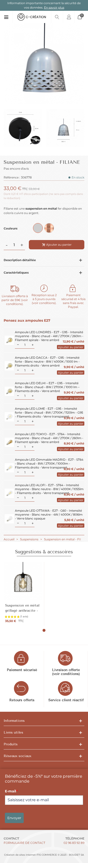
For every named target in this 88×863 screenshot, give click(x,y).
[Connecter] (69, 17)
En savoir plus (54, 7)
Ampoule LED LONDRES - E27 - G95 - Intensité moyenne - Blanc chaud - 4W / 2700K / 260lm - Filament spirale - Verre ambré (49, 336)
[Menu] (8, 17)
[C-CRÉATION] (31, 17)
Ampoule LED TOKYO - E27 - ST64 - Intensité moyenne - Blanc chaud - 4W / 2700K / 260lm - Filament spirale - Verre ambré (49, 438)
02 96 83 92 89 (74, 843)
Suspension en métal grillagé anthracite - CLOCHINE (22, 610)
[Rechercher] (57, 17)
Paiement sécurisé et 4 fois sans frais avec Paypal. (73, 301)
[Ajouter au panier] (69, 347)
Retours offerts (21, 700)
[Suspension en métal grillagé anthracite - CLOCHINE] (23, 581)
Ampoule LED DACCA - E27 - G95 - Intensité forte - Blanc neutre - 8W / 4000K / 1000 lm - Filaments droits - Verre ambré (47, 361)
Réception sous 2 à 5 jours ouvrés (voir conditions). (44, 299)
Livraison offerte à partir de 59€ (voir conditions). (14, 300)
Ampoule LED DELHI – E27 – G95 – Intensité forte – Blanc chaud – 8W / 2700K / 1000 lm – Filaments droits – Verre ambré (47, 387)
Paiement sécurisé (22, 670)
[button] (44, 630)
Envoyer (14, 818)
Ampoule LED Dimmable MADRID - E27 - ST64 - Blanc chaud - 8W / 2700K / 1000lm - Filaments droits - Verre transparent (49, 463)
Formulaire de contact (24, 843)
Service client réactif (66, 700)
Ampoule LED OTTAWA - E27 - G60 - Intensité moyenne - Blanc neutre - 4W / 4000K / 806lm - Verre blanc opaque (49, 514)
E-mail (11, 791)
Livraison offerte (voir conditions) (66, 672)
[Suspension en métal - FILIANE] (44, 101)
